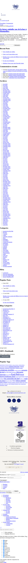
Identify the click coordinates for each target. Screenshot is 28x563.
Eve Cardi (9, 372)
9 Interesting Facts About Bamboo (16, 77)
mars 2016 (5, 178)
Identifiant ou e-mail (5, 474)
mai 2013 (5, 223)
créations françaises (9, 368)
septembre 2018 (6, 146)
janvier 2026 (6, 89)
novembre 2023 (6, 108)
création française (14, 366)
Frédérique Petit (9, 376)
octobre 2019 (6, 134)
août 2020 (5, 130)
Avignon (7, 365)
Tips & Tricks (6, 262)
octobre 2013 (6, 216)
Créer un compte (24, 472)
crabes (4, 235)
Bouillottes (8, 498)
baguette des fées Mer (8, 231)
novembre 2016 (6, 168)
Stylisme (5, 261)
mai (7, 20)
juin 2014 (5, 206)
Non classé (5, 250)
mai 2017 (5, 160)
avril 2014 (5, 208)
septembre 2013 (6, 218)
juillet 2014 (5, 204)
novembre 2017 (6, 154)
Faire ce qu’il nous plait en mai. (10, 54)
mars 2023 (5, 114)
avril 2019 (5, 139)
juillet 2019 (5, 135)
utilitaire (5, 265)
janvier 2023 (6, 115)
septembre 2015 (6, 185)
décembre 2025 (6, 91)
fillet (10, 374)
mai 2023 (5, 111)
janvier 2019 (6, 142)
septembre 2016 (6, 170)
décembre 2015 (6, 181)
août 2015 (5, 187)
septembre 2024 (6, 100)
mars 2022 (5, 120)
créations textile (19, 368)
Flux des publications (8, 274)
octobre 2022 (6, 118)
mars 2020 (5, 131)
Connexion (5, 272)
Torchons (8, 508)
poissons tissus (18, 382)
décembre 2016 (6, 166)
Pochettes (8, 500)
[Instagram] (14, 400)
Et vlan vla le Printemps (8, 60)
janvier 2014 (6, 212)
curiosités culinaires (7, 236)
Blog (4, 488)
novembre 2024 (6, 99)
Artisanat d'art (6, 510)
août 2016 (5, 172)
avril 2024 (5, 104)
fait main (7, 374)
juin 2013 (5, 222)
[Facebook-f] (9, 400)
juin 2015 (5, 189)
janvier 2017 (6, 165)
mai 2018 (5, 149)
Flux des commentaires (8, 275)
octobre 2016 (6, 169)
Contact (5, 487)
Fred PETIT (10, 26)
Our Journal (6, 251)
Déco (4, 238)
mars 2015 (5, 193)
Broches (5, 232)
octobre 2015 (6, 184)
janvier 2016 (6, 180)
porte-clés (5, 255)
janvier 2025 (6, 97)
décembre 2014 (6, 197)
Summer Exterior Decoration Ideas (16, 73)
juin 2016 (5, 174)
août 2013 (5, 219)
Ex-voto (8, 511)
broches (10, 365)
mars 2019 (5, 141)
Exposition (14, 372)
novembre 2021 (6, 122)
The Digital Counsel (19, 464)
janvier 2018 (6, 151)
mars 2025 (5, 96)
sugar (19, 384)
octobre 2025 (6, 93)
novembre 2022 (6, 116)
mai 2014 (5, 207)
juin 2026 (5, 84)
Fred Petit (15, 374)
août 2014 (5, 203)
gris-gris (16, 376)
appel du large (2, 365)
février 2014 (6, 211)
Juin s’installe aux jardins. (9, 51)
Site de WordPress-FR (8, 276)
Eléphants (5, 239)
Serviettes (8, 506)
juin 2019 (5, 137)
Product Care (6, 259)
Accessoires (6, 496)
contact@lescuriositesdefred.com (16, 393)
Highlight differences (9, 534)
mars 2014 (5, 210)
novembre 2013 (6, 215)
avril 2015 (5, 192)
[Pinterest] (19, 400)
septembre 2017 (6, 155)
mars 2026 (5, 88)
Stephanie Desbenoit (14, 384)
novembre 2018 (6, 145)
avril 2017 (5, 161)
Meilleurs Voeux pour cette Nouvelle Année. (13, 63)
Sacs (7, 503)
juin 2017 (5, 158)
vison (6, 385)
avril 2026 (5, 86)
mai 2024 (5, 103)
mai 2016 (5, 176)
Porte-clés (8, 502)
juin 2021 (5, 124)
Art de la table (6, 504)
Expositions (3, 23)
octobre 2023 (6, 109)
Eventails (5, 514)
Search (16, 491)
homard (20, 376)
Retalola (26, 382)
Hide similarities (8, 532)
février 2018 (6, 150)
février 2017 (6, 164)
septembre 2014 (6, 201)
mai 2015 (5, 191)
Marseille (7, 380)
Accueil (2, 20)
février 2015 (6, 195)
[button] (14, 416)
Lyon (23, 378)
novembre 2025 (6, 92)
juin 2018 (5, 147)
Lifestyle (5, 246)
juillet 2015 (5, 188)
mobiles (10, 380)
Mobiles (5, 248)
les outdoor (5, 244)
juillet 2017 (5, 157)
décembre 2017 (6, 153)
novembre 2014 (6, 199)
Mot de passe (3, 477)
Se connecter (3, 480)
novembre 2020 (6, 128)
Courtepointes (9, 523)
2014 (5, 20)
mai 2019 (5, 138)
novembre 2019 (6, 132)
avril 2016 (5, 177)
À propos (5, 485)
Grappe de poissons (7, 242)
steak (10, 384)
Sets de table (9, 507)
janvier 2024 (6, 107)
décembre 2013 (6, 214)
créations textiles (7, 370)
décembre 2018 (6, 143)
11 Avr (1, 24)
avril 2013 (5, 224)
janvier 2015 (6, 196)
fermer (4, 562)
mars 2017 (5, 162)
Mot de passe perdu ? (5, 481)
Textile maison (6, 522)
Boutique (5, 484)
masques (5, 247)
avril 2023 (5, 112)
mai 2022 (5, 119)
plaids (4, 254)
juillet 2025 (5, 95)
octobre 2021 (6, 123)
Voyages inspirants (7, 266)
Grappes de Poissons (11, 516)
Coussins (5, 234)
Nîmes (13, 380)
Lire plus (2, 43)
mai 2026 (5, 85)
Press (4, 258)
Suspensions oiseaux (11, 521)
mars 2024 (5, 105)
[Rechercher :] (7, 45)
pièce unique (3, 382)
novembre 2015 (6, 183)
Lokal (21, 378)
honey (23, 376)
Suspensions (6, 515)
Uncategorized (9, 23)
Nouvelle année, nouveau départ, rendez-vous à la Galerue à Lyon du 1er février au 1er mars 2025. (15, 71)
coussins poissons (4, 366)
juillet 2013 (5, 220)
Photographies (6, 253)
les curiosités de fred (12, 378)
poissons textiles (11, 382)
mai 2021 (5, 126)
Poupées (5, 257)
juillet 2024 (5, 101)
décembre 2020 (6, 127)
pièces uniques (21, 380)
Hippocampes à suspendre (12, 518)
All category (6, 495)
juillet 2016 (5, 173)
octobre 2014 (6, 200)
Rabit (23, 382)
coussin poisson (21, 365)
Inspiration (5, 243)
